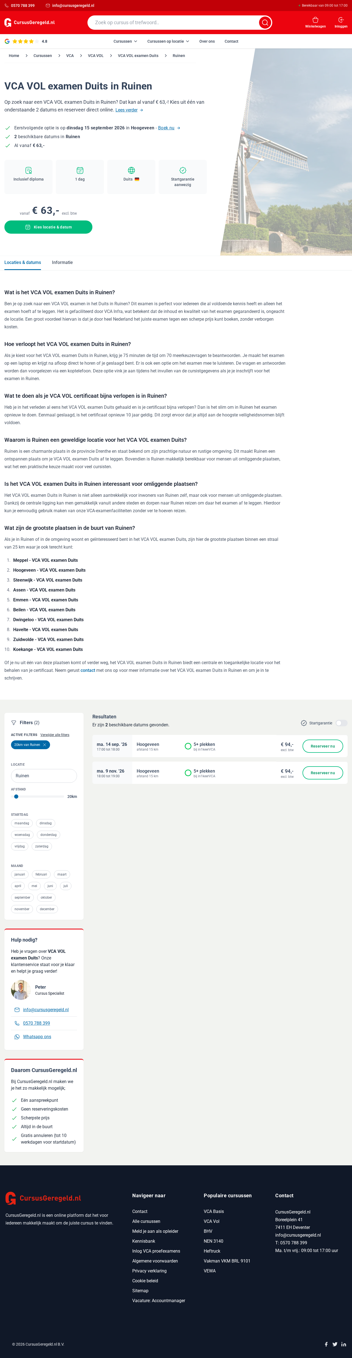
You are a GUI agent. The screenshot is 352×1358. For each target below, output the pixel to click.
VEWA (210, 1271)
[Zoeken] (265, 23)
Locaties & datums (22, 262)
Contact (139, 1211)
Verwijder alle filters (54, 735)
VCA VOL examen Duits (138, 55)
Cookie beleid (145, 1280)
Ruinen (179, 55)
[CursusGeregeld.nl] (62, 1198)
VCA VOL (96, 55)
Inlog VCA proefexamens (156, 1251)
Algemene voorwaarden (155, 1261)
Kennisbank (143, 1241)
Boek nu (166, 127)
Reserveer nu (323, 746)
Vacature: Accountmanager (158, 1300)
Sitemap (140, 1290)
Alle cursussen (146, 1221)
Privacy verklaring (149, 1271)
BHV (208, 1231)
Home (14, 55)
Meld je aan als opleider (155, 1231)
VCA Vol (211, 1221)
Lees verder (127, 110)
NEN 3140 (213, 1241)
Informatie (62, 262)
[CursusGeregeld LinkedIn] (343, 1344)
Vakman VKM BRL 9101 (227, 1261)
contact (88, 670)
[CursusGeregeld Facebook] (326, 1344)
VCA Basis (214, 1211)
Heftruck (212, 1251)
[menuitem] (125, 41)
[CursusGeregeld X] (335, 1344)
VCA (70, 55)
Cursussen (43, 55)
